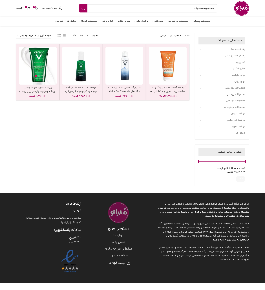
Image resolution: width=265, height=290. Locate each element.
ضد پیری (240, 62)
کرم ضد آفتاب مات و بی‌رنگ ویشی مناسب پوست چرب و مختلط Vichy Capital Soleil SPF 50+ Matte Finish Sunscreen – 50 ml (167, 93)
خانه (186, 36)
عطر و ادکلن (239, 69)
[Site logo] (241, 8)
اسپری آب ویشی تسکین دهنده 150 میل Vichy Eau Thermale (124, 89)
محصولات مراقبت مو (234, 107)
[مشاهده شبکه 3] (64, 35)
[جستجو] (83, 8)
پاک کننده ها (238, 49)
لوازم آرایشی (238, 75)
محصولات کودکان (235, 101)
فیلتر (240, 179)
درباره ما (118, 235)
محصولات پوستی (236, 94)
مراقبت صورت (238, 127)
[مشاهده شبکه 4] (59, 35)
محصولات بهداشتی (235, 88)
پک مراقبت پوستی (235, 56)
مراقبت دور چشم (236, 120)
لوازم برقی (239, 81)
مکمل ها (240, 133)
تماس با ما (118, 242)
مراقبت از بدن (238, 114)
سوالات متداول (119, 255)
